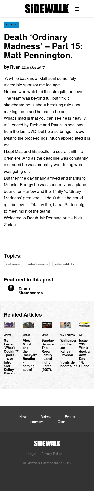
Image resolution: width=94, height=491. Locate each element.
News (23, 416)
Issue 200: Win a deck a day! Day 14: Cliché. (84, 347)
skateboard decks (64, 264)
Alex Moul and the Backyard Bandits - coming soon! (28, 349)
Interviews (36, 421)
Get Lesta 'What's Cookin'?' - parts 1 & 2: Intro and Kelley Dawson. (9, 351)
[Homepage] (47, 441)
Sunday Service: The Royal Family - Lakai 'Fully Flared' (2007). (47, 349)
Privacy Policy (51, 453)
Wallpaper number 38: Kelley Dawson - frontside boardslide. (65, 347)
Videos (11, 24)
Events (70, 416)
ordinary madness (38, 264)
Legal (32, 453)
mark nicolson (13, 264)
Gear (61, 421)
